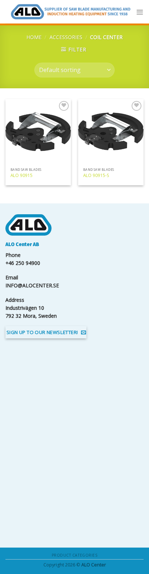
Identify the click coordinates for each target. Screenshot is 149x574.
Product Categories (74, 555)
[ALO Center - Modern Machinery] (71, 12)
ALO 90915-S (96, 175)
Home (34, 37)
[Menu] (140, 12)
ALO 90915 (21, 175)
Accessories (66, 37)
